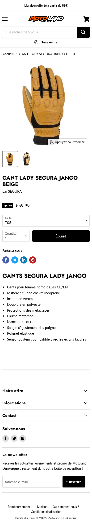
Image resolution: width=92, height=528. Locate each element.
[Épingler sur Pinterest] (32, 260)
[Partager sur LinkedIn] (23, 260)
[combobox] (39, 32)
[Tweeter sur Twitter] (14, 260)
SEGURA (15, 191)
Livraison (41, 507)
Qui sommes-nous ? (66, 507)
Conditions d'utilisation (46, 512)
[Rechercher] (83, 32)
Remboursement (19, 507)
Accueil (8, 54)
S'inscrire (74, 481)
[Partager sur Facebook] (5, 260)
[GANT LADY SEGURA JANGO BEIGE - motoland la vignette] (10, 159)
